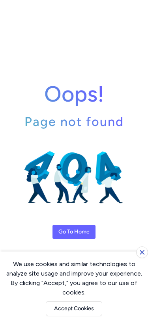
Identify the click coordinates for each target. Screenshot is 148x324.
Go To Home (74, 231)
